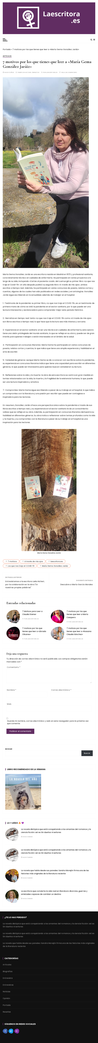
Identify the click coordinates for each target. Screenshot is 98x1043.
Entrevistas (8, 985)
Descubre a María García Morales (76, 584)
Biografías (7, 971)
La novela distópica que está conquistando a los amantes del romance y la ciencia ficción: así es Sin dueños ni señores (48, 925)
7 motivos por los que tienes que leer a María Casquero (77, 614)
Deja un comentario (69, 72)
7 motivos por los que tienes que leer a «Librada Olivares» (34, 631)
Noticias (6, 991)
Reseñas (7, 1011)
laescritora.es (57, 561)
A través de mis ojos (33, 561)
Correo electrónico (61, 690)
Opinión (6, 998)
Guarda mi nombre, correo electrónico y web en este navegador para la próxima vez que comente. (48, 722)
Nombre (11, 690)
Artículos (7, 56)
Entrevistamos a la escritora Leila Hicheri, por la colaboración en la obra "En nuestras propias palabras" (24, 584)
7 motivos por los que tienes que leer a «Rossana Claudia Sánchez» (79, 631)
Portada (7, 49)
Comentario (13, 667)
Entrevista (8, 978)
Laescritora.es (51, 72)
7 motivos (12, 561)
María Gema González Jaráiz (55, 566)
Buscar (8, 749)
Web (9, 704)
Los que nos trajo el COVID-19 (21, 566)
